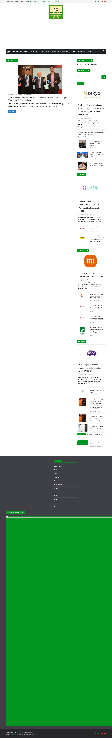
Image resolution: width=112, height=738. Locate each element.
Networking (57, 477)
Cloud (55, 481)
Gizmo (26, 51)
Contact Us (57, 503)
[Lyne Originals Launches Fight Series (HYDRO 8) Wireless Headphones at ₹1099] (91, 187)
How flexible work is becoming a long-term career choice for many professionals (90, 133)
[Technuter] (8, 51)
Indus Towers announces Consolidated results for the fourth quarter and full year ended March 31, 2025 (96, 330)
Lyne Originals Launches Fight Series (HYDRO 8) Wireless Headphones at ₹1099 (89, 206)
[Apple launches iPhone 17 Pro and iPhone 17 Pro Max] (82, 418)
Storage (56, 492)
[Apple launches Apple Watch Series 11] (82, 444)
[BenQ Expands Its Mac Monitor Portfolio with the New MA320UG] (91, 353)
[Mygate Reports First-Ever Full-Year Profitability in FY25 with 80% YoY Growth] (82, 297)
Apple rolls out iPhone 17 (93, 434)
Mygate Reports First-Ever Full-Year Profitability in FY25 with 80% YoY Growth (97, 296)
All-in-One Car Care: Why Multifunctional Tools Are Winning (96, 143)
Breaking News (17, 51)
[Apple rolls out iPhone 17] (81, 436)
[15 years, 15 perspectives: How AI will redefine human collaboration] (82, 156)
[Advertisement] (56, 36)
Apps (74, 51)
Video (55, 495)
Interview (55, 51)
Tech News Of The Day (87, 64)
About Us (56, 499)
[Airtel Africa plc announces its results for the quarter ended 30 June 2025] (82, 308)
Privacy (56, 506)
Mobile (56, 470)
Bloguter (81, 51)
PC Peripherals (58, 484)
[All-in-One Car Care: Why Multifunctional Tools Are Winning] (82, 145)
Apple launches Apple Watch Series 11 (97, 442)
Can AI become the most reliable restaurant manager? (97, 164)
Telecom (34, 51)
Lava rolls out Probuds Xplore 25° (95, 227)
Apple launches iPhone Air (96, 426)
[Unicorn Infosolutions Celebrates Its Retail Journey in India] (82, 392)
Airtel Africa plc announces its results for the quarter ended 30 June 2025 (96, 307)
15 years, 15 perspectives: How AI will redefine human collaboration (97, 154)
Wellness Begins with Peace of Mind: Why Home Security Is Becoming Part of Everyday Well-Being (91, 110)
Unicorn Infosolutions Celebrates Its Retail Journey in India (97, 390)
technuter (22, 94)
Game (89, 51)
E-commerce (66, 51)
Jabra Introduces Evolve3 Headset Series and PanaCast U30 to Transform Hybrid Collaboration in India (97, 238)
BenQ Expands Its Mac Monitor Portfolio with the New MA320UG (89, 368)
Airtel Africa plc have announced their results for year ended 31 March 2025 (96, 318)
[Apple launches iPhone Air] (82, 428)
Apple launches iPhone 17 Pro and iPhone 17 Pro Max (96, 417)
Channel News (44, 51)
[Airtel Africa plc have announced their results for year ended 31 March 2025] (82, 319)
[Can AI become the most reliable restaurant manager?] (82, 166)
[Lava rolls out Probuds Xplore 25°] (82, 229)
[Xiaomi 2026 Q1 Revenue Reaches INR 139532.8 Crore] (91, 261)
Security (56, 488)
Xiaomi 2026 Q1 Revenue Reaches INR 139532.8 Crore (90, 275)
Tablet (55, 473)
